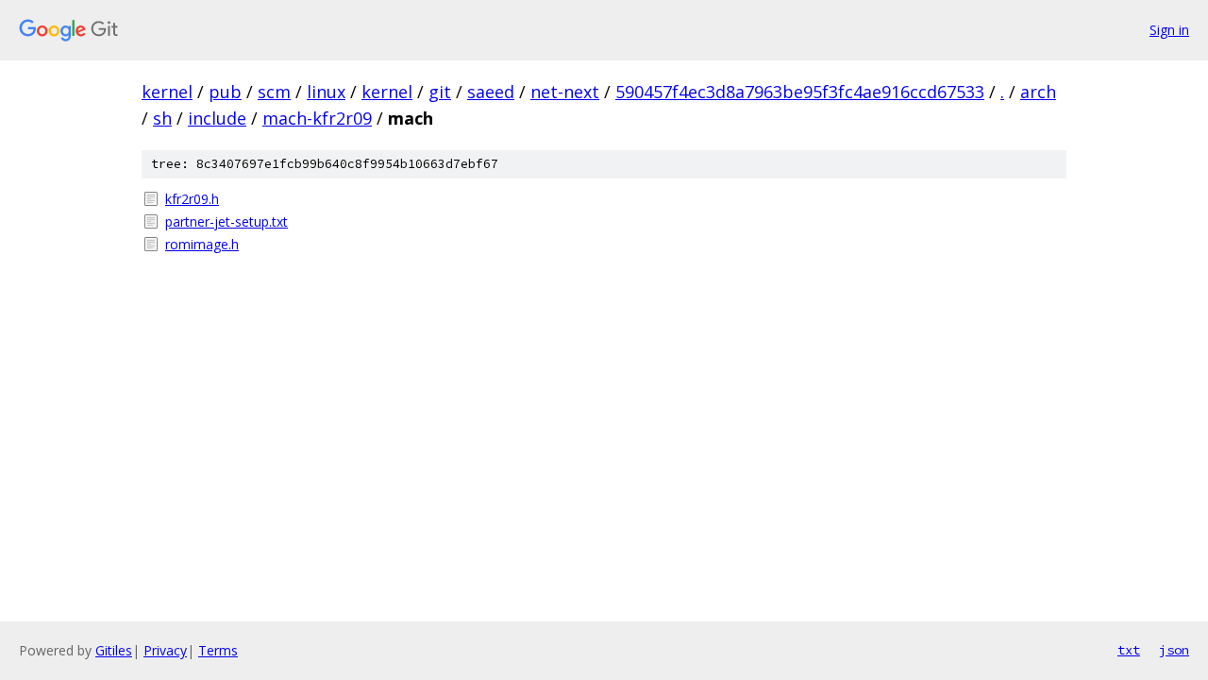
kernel (167, 91)
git (439, 91)
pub (225, 91)
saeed (490, 91)
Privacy (165, 650)
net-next (564, 91)
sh (162, 118)
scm (274, 91)
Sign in (1169, 30)
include (217, 118)
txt (1128, 649)
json (1174, 649)
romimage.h (202, 244)
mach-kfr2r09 (317, 118)
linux (326, 91)
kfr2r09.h (192, 199)
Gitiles (113, 650)
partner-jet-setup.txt (226, 221)
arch (1038, 91)
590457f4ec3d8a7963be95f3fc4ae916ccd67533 (799, 91)
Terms (218, 650)
